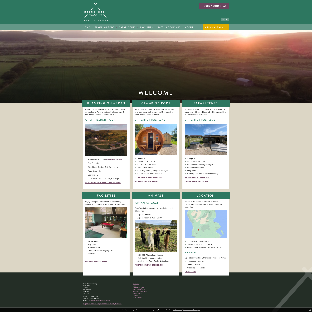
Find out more (177, 310)
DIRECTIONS (190, 271)
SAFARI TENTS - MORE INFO (197, 177)
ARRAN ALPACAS (114, 159)
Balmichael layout (138, 288)
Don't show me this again (191, 310)
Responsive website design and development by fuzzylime (102, 304)
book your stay (214, 6)
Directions (136, 284)
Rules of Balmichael (139, 290)
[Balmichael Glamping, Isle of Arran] (95, 12)
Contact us (136, 295)
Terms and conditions (140, 291)
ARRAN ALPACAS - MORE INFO (149, 265)
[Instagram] (227, 19)
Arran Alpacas (137, 297)
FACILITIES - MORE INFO (96, 261)
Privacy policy (137, 293)
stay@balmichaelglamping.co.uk (99, 300)
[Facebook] (223, 19)
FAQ (134, 286)
